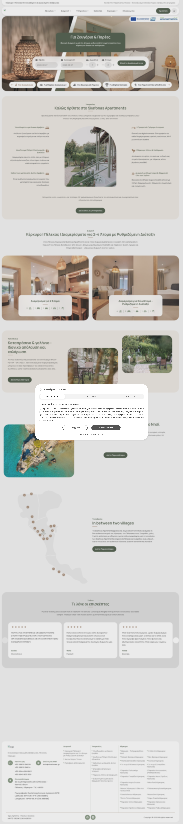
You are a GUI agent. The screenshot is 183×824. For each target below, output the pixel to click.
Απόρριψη (75, 427)
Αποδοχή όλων (106, 427)
